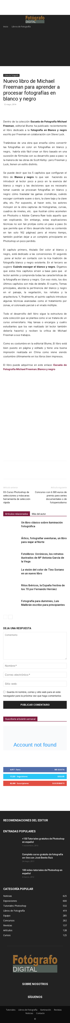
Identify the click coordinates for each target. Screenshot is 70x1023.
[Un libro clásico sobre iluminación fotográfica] (11, 526)
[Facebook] (6, 112)
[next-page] (10, 617)
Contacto (40, 1013)
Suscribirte (58, 783)
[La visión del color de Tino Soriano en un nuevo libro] (11, 573)
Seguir (60, 776)
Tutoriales (10, 1009)
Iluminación (45, 1009)
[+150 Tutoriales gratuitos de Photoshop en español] (9, 841)
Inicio (5, 26)
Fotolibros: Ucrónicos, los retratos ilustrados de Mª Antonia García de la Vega (42, 557)
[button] (5, 19)
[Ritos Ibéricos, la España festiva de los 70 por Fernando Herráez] (11, 589)
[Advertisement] (35, 9)
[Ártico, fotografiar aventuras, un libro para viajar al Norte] (11, 542)
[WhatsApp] (29, 112)
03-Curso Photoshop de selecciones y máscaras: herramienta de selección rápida (16, 497)
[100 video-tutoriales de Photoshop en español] (11, 874)
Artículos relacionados (16, 514)
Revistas (58, 1009)
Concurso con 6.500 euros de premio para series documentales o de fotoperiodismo (51, 497)
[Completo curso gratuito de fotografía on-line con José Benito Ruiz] (11, 858)
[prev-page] (5, 617)
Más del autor (39, 514)
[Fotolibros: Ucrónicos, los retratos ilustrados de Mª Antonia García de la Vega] (11, 557)
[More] (36, 112)
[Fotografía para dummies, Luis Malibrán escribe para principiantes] (11, 605)
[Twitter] (14, 112)
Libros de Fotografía (21, 26)
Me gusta (59, 769)
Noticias (29, 1013)
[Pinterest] (21, 112)
